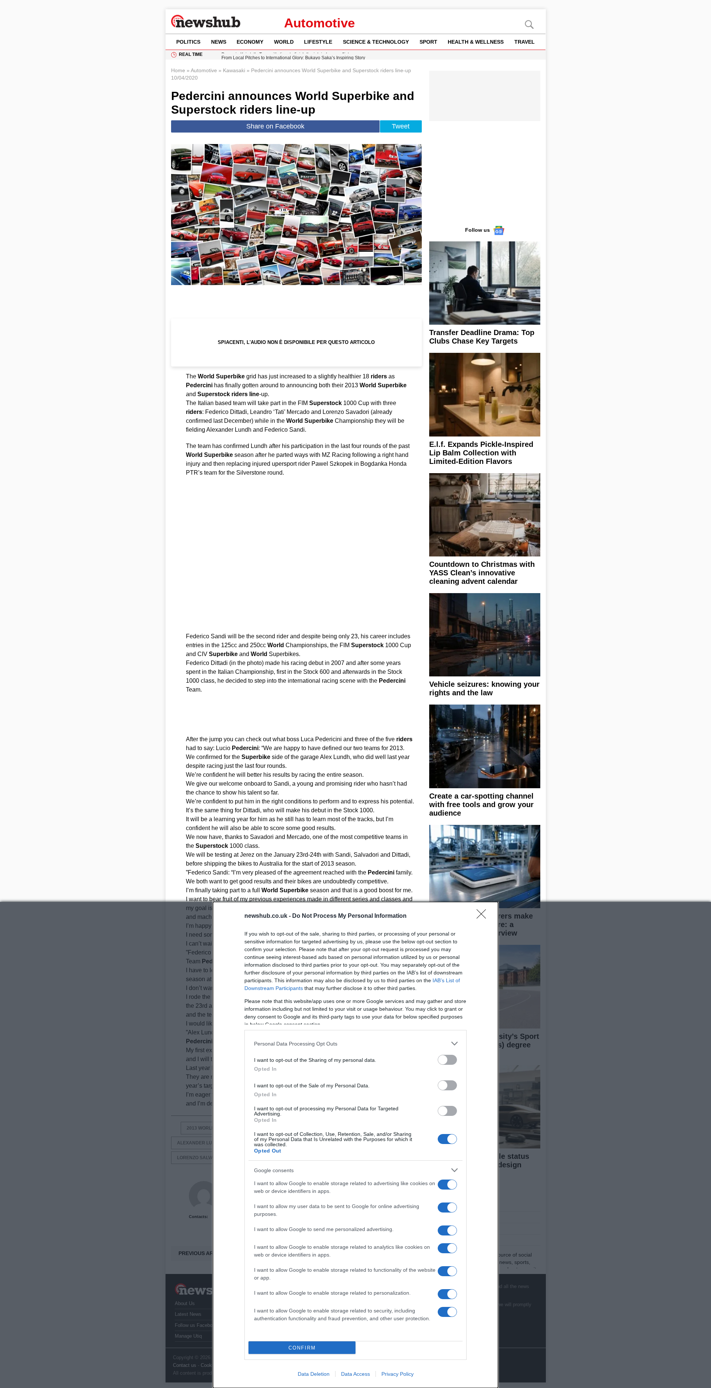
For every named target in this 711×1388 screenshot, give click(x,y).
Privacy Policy (397, 1374)
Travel (524, 42)
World (284, 42)
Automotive (319, 23)
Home (178, 70)
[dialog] (355, 1145)
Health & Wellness (476, 42)
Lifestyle (318, 42)
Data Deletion (314, 1374)
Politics (188, 42)
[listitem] (355, 1043)
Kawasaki (234, 70)
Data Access (355, 1374)
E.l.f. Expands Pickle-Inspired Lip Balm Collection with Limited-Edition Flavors (481, 452)
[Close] (484, 916)
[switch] (447, 1060)
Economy (250, 42)
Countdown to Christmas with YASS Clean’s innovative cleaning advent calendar (482, 572)
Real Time (191, 54)
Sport (428, 42)
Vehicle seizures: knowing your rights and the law (484, 688)
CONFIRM (302, 1348)
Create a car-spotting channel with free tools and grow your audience (481, 804)
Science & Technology (376, 42)
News (218, 42)
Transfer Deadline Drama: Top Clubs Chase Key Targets (481, 336)
